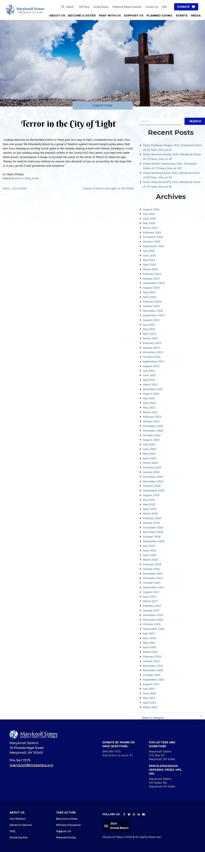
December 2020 (153, 426)
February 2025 (152, 274)
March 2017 (150, 601)
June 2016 (149, 638)
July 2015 (149, 688)
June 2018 (149, 550)
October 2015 (151, 675)
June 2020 (149, 449)
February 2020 (152, 467)
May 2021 (149, 407)
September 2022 (153, 361)
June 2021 (149, 403)
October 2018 (151, 536)
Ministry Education (68, 825)
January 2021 (151, 421)
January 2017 (151, 610)
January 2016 (151, 661)
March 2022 (150, 384)
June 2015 (149, 693)
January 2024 (151, 306)
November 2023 (153, 310)
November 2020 (153, 430)
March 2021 (150, 412)
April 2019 (149, 509)
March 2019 (150, 513)
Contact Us (151, 6)
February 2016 (152, 656)
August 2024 (151, 287)
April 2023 (149, 334)
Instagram (133, 814)
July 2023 (149, 324)
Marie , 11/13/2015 (15, 188)
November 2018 (153, 532)
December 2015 (153, 666)
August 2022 (151, 366)
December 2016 (153, 615)
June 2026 (149, 218)
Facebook (124, 814)
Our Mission (17, 818)
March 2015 (150, 707)
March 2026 (150, 228)
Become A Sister (82, 15)
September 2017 (153, 587)
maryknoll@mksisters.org (31, 765)
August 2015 (151, 684)
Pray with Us (110, 15)
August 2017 (151, 592)
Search (70, 6)
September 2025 (153, 246)
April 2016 (149, 647)
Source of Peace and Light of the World (108, 188)
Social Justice (101, 6)
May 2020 (149, 453)
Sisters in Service (21, 825)
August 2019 (151, 495)
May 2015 (149, 698)
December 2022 (153, 352)
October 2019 (151, 486)
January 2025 (151, 278)
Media (196, 15)
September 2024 (153, 283)
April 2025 (149, 264)
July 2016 (149, 633)
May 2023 (149, 329)
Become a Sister (67, 818)
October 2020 (151, 435)
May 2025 (149, 260)
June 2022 (149, 375)
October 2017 (151, 582)
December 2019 (153, 477)
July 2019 (149, 500)
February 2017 (152, 606)
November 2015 (153, 670)
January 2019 (151, 523)
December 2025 (153, 237)
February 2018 (152, 564)
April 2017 (149, 596)
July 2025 (149, 251)
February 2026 (152, 232)
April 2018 (149, 555)
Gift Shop (84, 6)
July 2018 (149, 546)
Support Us (133, 15)
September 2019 (153, 490)
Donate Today (103, 105)
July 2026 (149, 214)
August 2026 (151, 209)
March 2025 (150, 269)
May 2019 (149, 504)
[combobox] (170, 715)
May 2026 (149, 223)
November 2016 (153, 619)
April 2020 (149, 458)
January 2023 (151, 347)
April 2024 (149, 297)
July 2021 (149, 398)
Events (182, 15)
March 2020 (150, 463)
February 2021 (152, 416)
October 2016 (151, 624)
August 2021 (151, 393)
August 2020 (151, 440)
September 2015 (153, 679)
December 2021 (153, 389)
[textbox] (171, 717)
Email (143, 814)
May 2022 (149, 380)
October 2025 (151, 241)
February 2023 (152, 343)
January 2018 (151, 569)
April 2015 (149, 702)
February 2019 (152, 518)
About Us (57, 15)
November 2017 (153, 578)
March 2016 (150, 652)
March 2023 (150, 338)
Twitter (129, 814)
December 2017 (153, 573)
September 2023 (153, 315)
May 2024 (149, 292)
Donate (183, 6)
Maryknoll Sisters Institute (126, 6)
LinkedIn (138, 814)
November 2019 (153, 481)
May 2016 (149, 643)
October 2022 (151, 357)
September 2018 (153, 541)
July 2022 (149, 371)
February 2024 (152, 301)
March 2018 (150, 559)
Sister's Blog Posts (27, 178)
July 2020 (149, 444)
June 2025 (149, 255)
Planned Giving (159, 15)
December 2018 (153, 527)
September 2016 (153, 629)
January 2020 (151, 472)
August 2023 (151, 320)
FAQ (164, 6)
